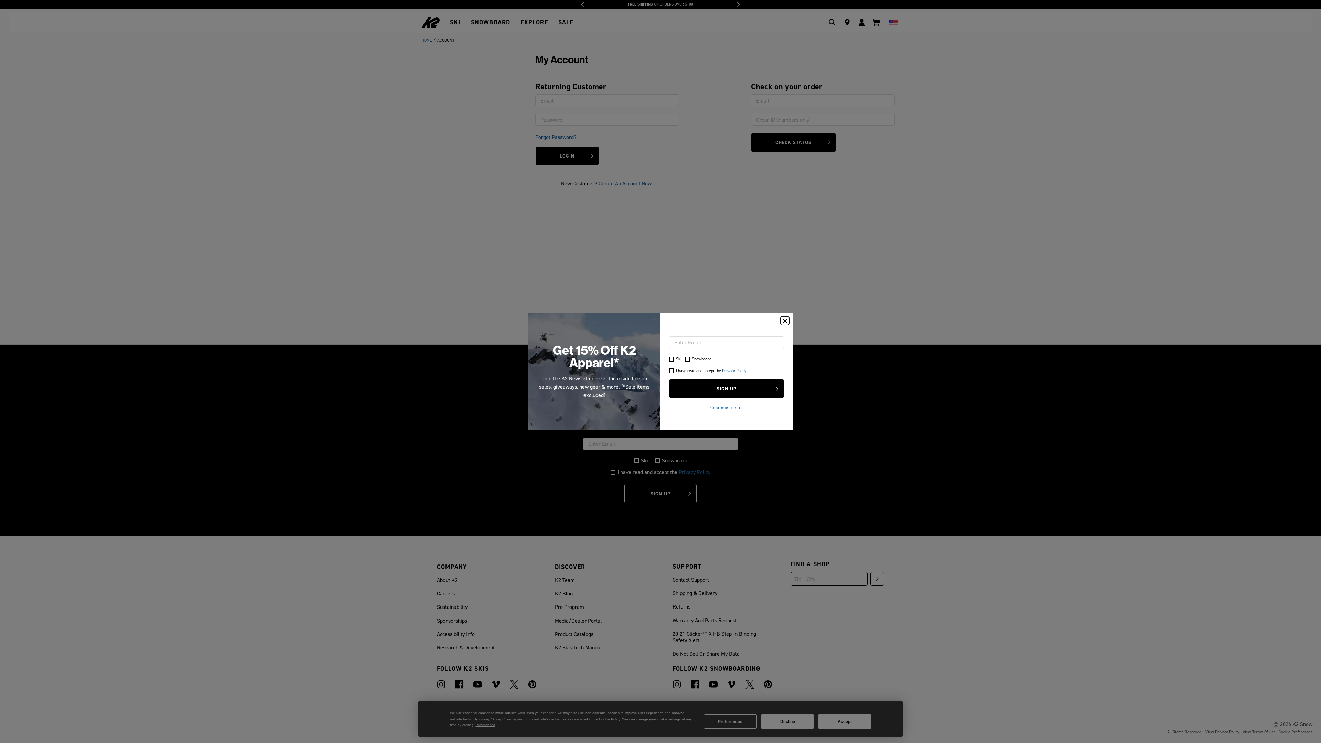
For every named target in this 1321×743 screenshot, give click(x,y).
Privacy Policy (734, 370)
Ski (678, 359)
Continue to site (726, 407)
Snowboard (701, 359)
